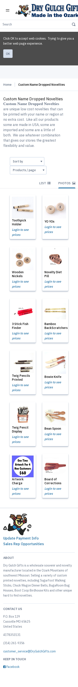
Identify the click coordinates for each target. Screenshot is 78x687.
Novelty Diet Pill (53, 274)
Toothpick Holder (19, 222)
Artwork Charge (18, 481)
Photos (64, 183)
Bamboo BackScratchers (56, 326)
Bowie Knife (52, 377)
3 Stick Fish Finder (20, 326)
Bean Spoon (52, 429)
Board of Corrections (52, 481)
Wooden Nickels (18, 274)
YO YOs (49, 221)
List (43, 183)
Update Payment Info (21, 538)
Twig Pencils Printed (21, 378)
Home (7, 85)
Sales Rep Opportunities (23, 544)
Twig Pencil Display (20, 429)
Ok (8, 54)
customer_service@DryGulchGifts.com (29, 651)
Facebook (13, 667)
